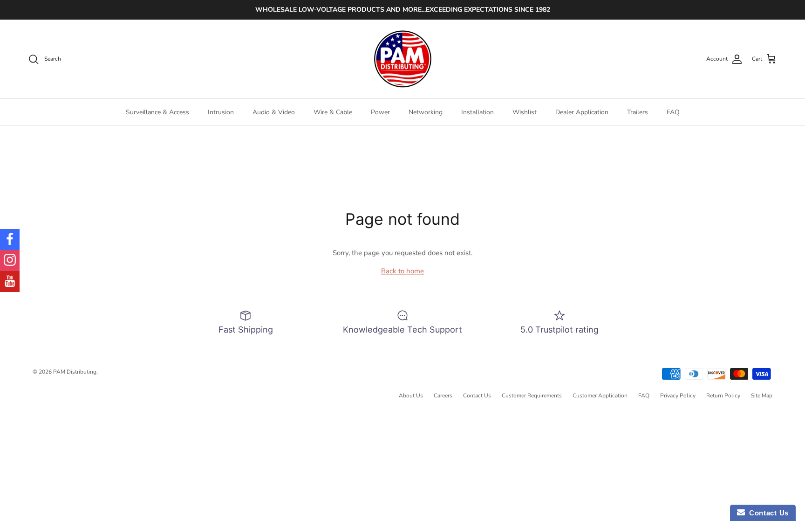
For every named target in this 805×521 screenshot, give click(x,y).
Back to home (402, 271)
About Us (411, 395)
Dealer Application (581, 112)
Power (380, 112)
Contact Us (477, 395)
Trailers (637, 112)
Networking (426, 112)
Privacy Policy (678, 395)
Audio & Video (273, 112)
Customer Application (600, 395)
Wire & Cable (333, 112)
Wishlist (524, 112)
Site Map (761, 395)
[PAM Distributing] (402, 59)
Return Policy (723, 395)
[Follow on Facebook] (10, 239)
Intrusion (221, 112)
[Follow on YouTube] (10, 281)
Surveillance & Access (157, 112)
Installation (477, 112)
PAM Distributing (74, 371)
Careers (443, 395)
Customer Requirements (532, 395)
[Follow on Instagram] (10, 260)
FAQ (673, 112)
